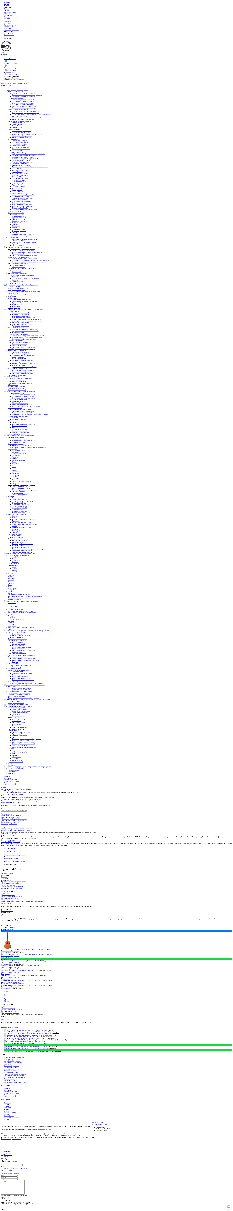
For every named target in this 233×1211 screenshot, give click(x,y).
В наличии (7, 778)
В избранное (14, 898)
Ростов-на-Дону (9, 23)
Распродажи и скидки (11, 779)
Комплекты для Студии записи (10, 817)
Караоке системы (9, 1079)
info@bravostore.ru (101, 1124)
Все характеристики (7, 911)
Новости (3, 787)
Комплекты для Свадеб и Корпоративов (13, 820)
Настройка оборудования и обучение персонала (15, 830)
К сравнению (14, 900)
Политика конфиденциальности (11, 1139)
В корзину (12, 895)
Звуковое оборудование (11, 1066)
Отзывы (6, 5)
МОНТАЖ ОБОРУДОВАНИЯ (10, 842)
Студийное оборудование (12, 1061)
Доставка (7, 10)
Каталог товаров (6, 85)
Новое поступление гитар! (16, 794)
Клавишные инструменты (12, 1059)
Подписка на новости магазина (10, 802)
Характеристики (6, 886)
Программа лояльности (11, 17)
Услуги (6, 4)
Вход (5, 36)
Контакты (7, 13)
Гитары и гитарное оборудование (14, 1057)
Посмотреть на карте (44, 1129)
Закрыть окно (22, 83)
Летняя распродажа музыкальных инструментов (23, 791)
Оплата (6, 9)
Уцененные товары (10, 784)
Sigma (2, 914)
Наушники (7, 1064)
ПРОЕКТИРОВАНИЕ (8, 835)
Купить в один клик (21, 1195)
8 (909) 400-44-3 (9, 72)
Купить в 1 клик (17, 896)
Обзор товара (5, 883)
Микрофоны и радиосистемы (13, 1062)
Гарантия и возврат (10, 12)
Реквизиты (7, 18)
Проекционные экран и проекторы (15, 1077)
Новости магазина (8, 809)
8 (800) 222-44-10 (12, 74)
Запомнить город (9, 35)
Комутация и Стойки (10, 1080)
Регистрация (8, 38)
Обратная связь (5, 1151)
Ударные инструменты (11, 1067)
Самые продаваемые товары (9, 1027)
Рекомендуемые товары (11, 781)
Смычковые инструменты (12, 1071)
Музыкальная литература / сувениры (15, 1082)
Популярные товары (10, 783)
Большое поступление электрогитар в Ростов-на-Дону (24, 799)
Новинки (7, 776)
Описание (4, 885)
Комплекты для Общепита (9, 824)
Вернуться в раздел (7, 882)
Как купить (7, 7)
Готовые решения (6, 814)
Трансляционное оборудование (14, 1075)
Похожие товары (6, 888)
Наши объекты (9, 15)
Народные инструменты (11, 1072)
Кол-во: (3, 1165)
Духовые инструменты (11, 1069)
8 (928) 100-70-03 (12, 70)
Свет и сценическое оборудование (15, 1074)
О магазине (7, 2)
